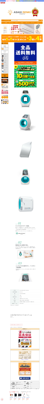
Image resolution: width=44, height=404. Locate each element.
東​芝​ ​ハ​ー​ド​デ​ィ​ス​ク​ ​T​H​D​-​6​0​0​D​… (15, 397)
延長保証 (22, 22)
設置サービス (27, 22)
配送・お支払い (11, 22)
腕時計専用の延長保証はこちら (25, 347)
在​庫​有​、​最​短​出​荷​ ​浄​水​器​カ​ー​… (11, 397)
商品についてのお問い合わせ (14, 327)
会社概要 (6, 22)
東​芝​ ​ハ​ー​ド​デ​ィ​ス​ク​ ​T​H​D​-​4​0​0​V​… (19, 397)
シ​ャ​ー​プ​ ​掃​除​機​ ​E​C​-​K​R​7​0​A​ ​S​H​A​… (23, 397)
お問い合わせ (32, 22)
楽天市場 (38, 22)
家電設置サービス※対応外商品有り (24, 359)
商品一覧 (17, 22)
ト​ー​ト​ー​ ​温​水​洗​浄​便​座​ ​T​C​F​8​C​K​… (28, 397)
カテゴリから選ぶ (7, 20)
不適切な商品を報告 (20, 327)
